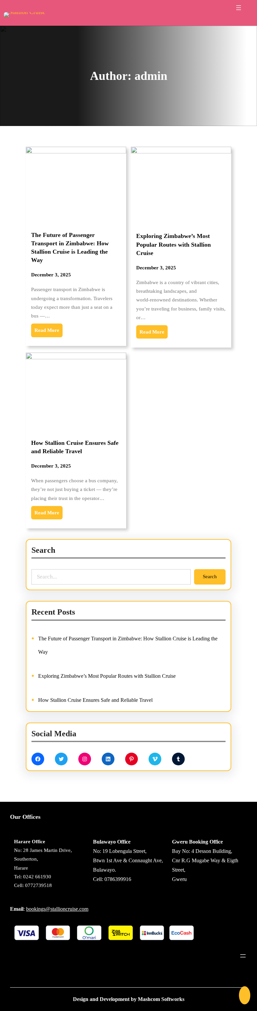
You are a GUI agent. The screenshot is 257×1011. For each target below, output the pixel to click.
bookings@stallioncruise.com (57, 909)
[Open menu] (239, 8)
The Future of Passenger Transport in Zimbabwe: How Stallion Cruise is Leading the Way (70, 248)
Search (210, 576)
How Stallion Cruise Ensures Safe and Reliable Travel (74, 447)
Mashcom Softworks (161, 999)
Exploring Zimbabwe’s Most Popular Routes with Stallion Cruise (173, 244)
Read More (46, 330)
